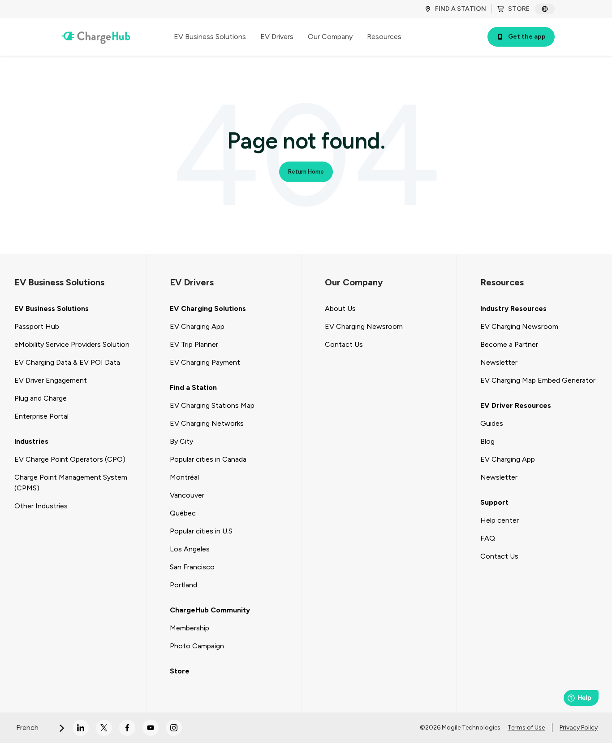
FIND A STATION (460, 9)
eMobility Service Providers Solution (71, 344)
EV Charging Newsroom (364, 326)
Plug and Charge (40, 398)
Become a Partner (509, 344)
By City (181, 441)
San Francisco (192, 567)
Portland (183, 585)
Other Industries (41, 506)
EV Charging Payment (205, 362)
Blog (487, 441)
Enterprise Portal (41, 416)
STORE (519, 9)
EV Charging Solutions (208, 308)
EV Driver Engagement (50, 380)
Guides (491, 423)
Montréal (184, 477)
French (28, 727)
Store (180, 671)
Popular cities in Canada (208, 459)
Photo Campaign (197, 646)
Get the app (527, 36)
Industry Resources (513, 308)
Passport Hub (36, 326)
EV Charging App (197, 326)
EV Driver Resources (515, 405)
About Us (340, 308)
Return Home (306, 171)
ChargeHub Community (210, 610)
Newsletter (498, 362)
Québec (183, 513)
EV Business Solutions (51, 308)
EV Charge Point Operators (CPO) (69, 459)
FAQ (487, 538)
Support (494, 502)
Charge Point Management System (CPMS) (70, 482)
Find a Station (193, 387)
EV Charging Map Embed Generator (537, 380)
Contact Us (344, 344)
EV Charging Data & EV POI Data (67, 362)
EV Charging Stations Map (212, 405)
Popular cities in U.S (201, 531)
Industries (31, 441)
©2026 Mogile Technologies (460, 727)
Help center (499, 520)
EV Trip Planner (194, 344)
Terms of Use (526, 727)
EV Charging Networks (207, 423)
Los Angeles (190, 549)
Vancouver (187, 495)
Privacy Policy (579, 727)
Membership (189, 628)
